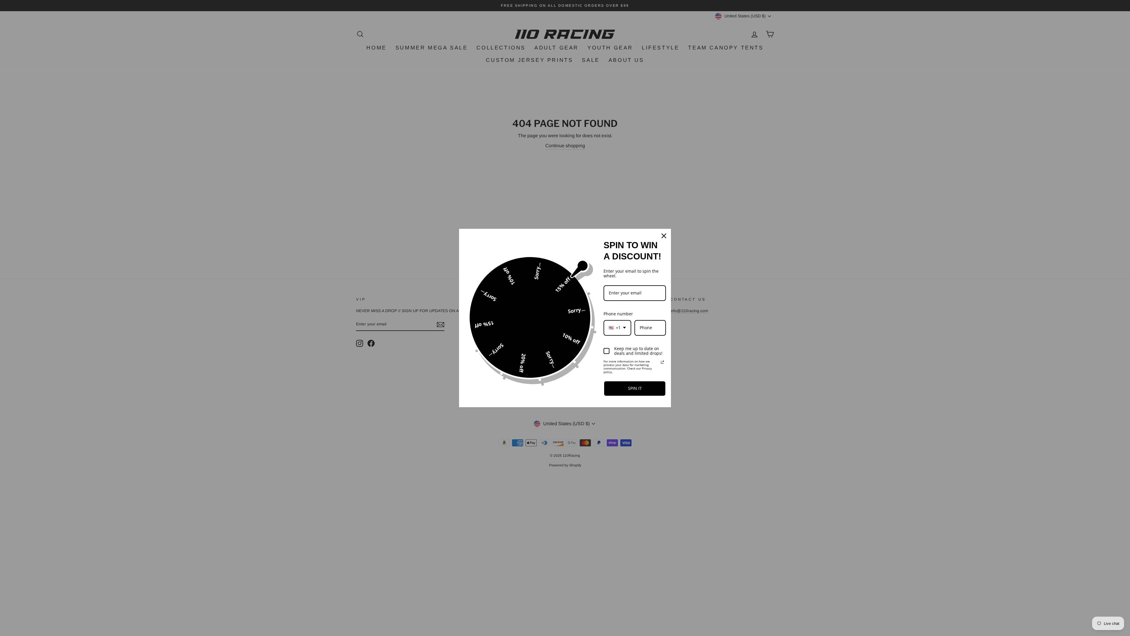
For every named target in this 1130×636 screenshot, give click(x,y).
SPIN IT (635, 388)
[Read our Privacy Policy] (662, 362)
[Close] (664, 236)
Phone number (618, 314)
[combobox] (617, 328)
